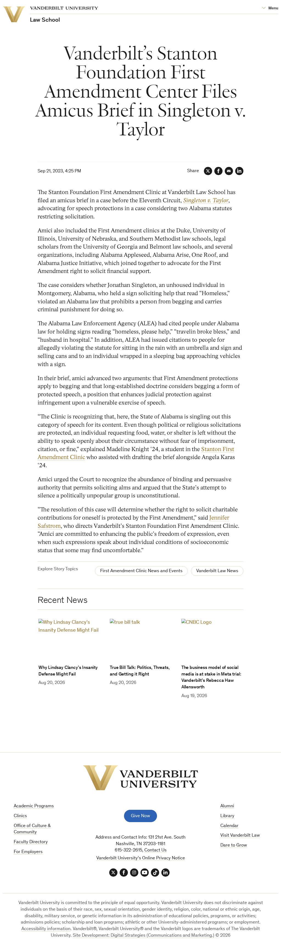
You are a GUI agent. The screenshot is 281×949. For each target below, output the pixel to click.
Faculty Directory (31, 842)
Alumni (227, 806)
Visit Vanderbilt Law (240, 835)
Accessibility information (46, 929)
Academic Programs (34, 806)
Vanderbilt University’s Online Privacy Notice (140, 858)
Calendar (229, 826)
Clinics (20, 816)
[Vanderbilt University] (140, 777)
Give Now (140, 816)
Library (227, 816)
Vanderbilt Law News (217, 571)
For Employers (28, 852)
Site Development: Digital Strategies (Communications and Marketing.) (143, 935)
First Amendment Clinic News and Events (141, 571)
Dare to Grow (233, 845)
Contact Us (155, 850)
